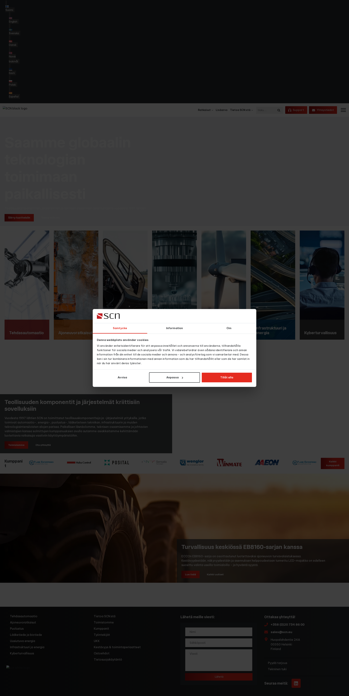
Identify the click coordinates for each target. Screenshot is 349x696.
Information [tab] (174, 328)
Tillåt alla (226, 377)
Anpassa (172, 377)
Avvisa (122, 377)
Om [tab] (228, 328)
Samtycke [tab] (120, 328)
